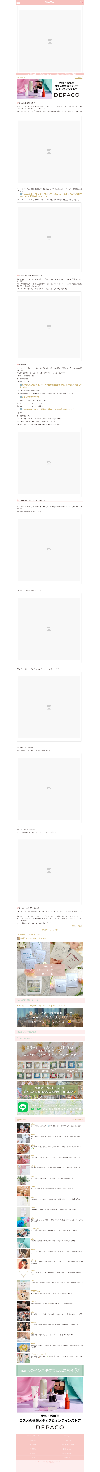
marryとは (67, 1436)
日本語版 (33, 1453)
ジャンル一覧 (67, 1440)
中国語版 (33, 1457)
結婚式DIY (34, 1006)
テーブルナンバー (45, 1006)
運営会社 (33, 1449)
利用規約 (33, 1444)
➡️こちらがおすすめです (29, 397)
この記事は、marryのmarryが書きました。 (33, 938)
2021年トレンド (23, 1006)
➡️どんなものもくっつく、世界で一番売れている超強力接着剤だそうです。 (50, 409)
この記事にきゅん (50, 930)
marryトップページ (33, 1436)
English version (67, 1453)
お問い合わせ (67, 1449)
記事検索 (33, 1440)
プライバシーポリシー (67, 1444)
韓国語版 (67, 1457)
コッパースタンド (59, 1006)
